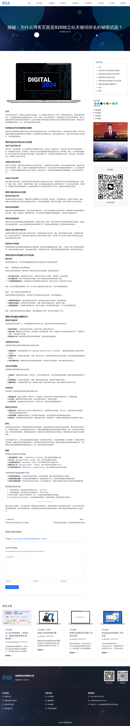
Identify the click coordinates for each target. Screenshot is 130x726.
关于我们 (112, 3)
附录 (99, 91)
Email (36, 581)
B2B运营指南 (8, 630)
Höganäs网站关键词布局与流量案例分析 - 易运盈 (29, 539)
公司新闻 (101, 3)
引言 (99, 67)
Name (9, 581)
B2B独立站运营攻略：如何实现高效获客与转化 (69, 521)
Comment (10, 557)
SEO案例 (48, 630)
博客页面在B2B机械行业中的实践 (109, 81)
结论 (99, 87)
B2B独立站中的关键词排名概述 (109, 70)
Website (64, 581)
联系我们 (123, 3)
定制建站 (52, 3)
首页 (29, 3)
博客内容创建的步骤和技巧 (107, 84)
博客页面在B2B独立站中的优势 (109, 74)
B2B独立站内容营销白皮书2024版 (16, 521)
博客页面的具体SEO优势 (106, 77)
